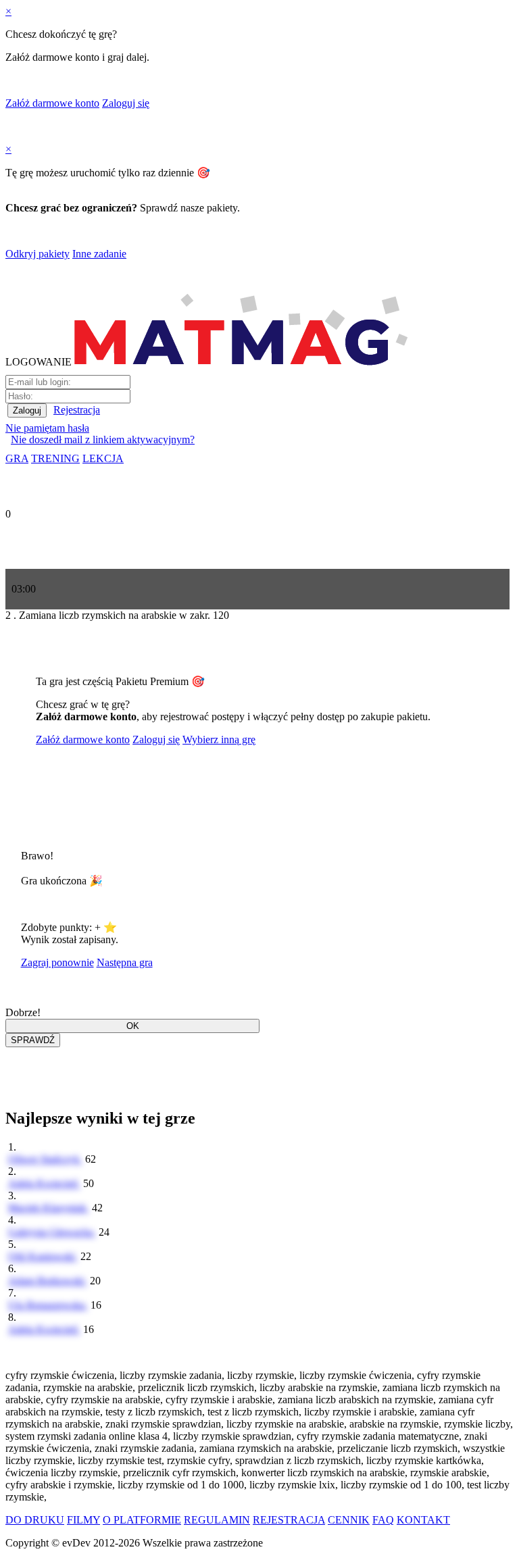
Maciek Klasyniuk (48, 1207)
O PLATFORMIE (142, 1520)
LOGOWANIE (38, 362)
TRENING (55, 458)
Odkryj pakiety (37, 253)
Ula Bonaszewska (48, 1305)
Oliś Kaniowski (43, 1256)
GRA (16, 458)
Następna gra (125, 962)
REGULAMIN (217, 1520)
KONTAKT (423, 1520)
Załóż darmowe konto (52, 103)
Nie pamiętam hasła (47, 428)
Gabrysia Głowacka (52, 1232)
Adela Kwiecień (44, 1183)
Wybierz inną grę (218, 739)
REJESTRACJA (289, 1520)
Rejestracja (76, 410)
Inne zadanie (99, 253)
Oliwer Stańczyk (45, 1159)
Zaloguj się (125, 103)
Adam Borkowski (47, 1280)
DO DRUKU (34, 1520)
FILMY (83, 1520)
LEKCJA (103, 458)
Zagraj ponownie (57, 962)
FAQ (383, 1520)
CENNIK (349, 1520)
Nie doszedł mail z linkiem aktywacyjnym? (103, 439)
